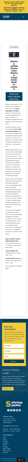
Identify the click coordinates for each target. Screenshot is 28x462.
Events (5, 445)
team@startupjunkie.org (10, 426)
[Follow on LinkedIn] (11, 410)
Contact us (7, 388)
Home (4, 437)
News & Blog (6, 448)
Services (5, 441)
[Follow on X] (14, 410)
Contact (5, 452)
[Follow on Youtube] (17, 410)
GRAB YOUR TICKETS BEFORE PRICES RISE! (14, 96)
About (5, 439)
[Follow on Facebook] (8, 410)
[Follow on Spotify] (20, 410)
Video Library (7, 450)
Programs (6, 443)
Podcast (5, 447)
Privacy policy (7, 460)
